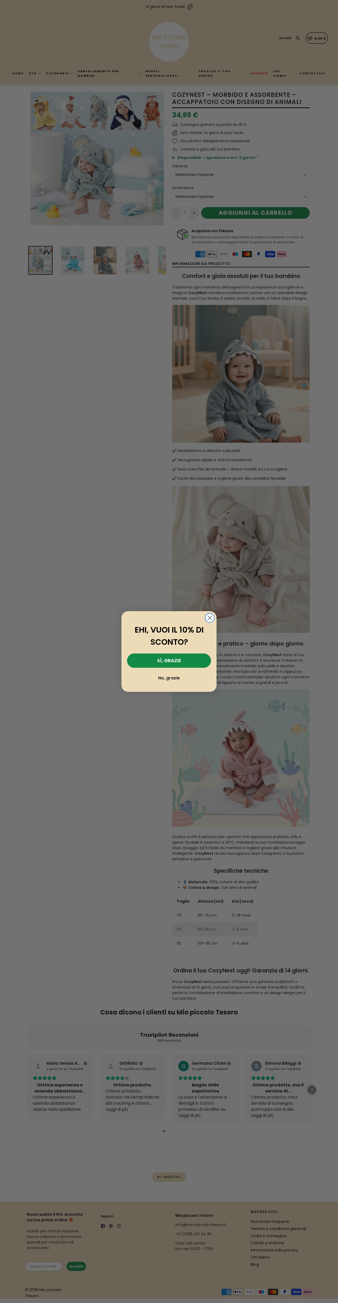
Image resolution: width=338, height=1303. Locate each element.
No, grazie (169, 678)
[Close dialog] (209, 618)
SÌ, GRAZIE (169, 660)
